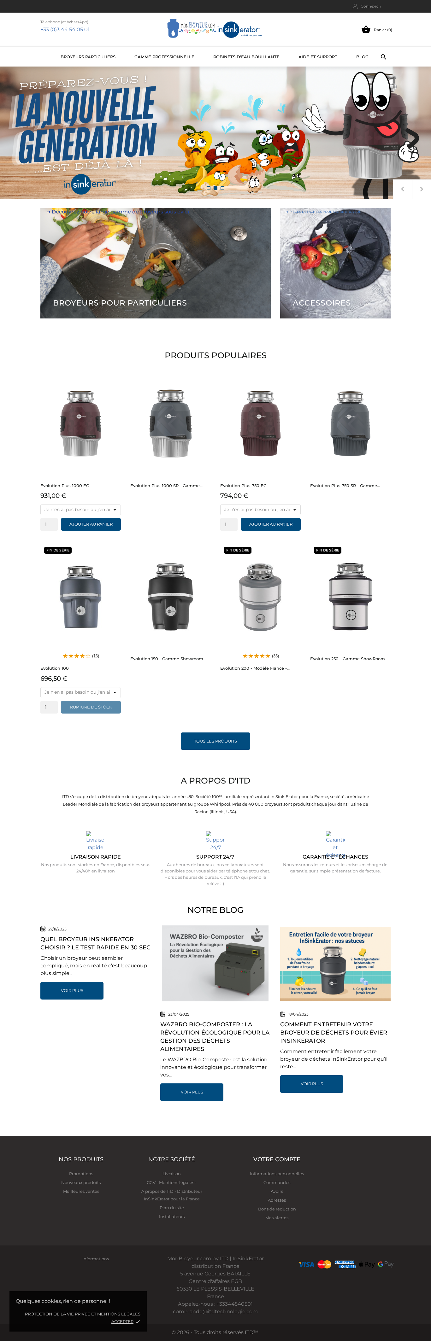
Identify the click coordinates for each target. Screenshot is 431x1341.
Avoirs (277, 1191)
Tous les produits (215, 740)
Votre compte (276, 1159)
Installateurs (172, 1216)
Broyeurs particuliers (88, 56)
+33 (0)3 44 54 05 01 (65, 29)
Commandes (276, 1182)
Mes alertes (276, 1217)
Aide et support (317, 56)
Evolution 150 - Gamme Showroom (166, 658)
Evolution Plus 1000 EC (64, 485)
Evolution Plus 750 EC (243, 485)
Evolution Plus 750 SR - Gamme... (345, 485)
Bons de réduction (277, 1208)
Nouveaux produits (81, 1182)
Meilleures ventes (81, 1191)
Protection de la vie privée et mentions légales (82, 1313)
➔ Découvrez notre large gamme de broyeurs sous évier (118, 212)
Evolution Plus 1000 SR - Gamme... (166, 485)
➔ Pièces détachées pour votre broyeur (323, 212)
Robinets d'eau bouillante (246, 56)
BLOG (362, 56)
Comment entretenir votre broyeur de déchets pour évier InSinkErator (333, 1032)
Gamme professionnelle (164, 56)
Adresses (277, 1200)
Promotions (81, 1173)
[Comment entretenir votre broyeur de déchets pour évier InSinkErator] (335, 964)
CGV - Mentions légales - (172, 1182)
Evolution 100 (54, 668)
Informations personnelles (277, 1173)
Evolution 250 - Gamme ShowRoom (347, 658)
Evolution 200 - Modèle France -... (255, 668)
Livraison (171, 1173)
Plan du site (172, 1207)
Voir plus (72, 990)
